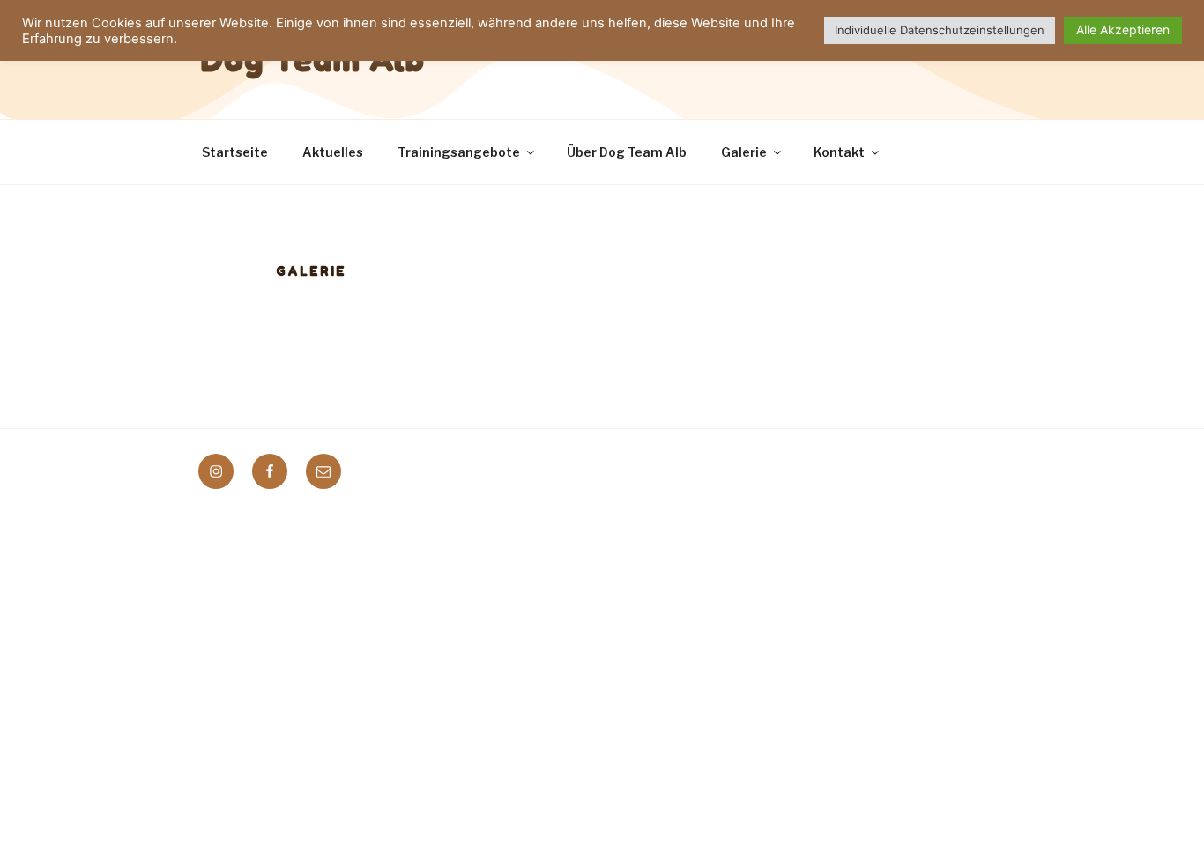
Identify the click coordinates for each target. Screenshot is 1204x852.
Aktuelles (332, 151)
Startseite (235, 151)
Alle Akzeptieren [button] (1123, 29)
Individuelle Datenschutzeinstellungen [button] (939, 30)
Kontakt (839, 151)
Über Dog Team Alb (627, 151)
